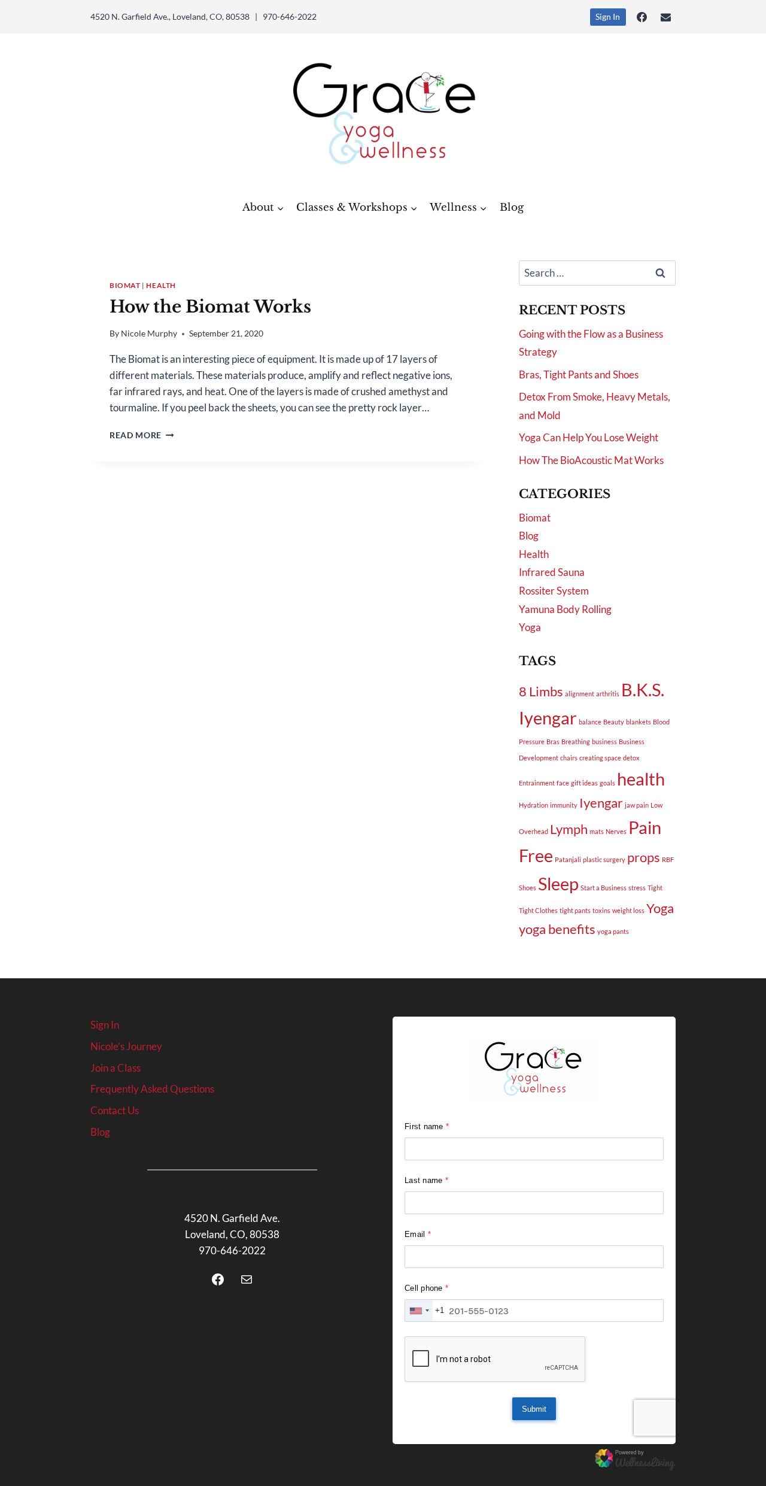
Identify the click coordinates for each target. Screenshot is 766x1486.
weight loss (628, 910)
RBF (668, 859)
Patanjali (568, 859)
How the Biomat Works (210, 306)
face (563, 783)
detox (631, 758)
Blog (512, 207)
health (641, 778)
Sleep (558, 883)
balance (590, 722)
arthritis (607, 693)
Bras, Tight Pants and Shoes (579, 374)
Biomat (125, 285)
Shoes (527, 887)
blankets (638, 722)
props (643, 857)
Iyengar (601, 802)
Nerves (616, 831)
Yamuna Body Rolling (565, 609)
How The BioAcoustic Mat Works (591, 460)
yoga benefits (557, 929)
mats (596, 831)
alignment (579, 693)
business (604, 741)
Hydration (533, 805)
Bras (553, 741)
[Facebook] (642, 17)
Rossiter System (554, 590)
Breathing (575, 741)
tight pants (575, 910)
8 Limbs (541, 691)
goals (607, 783)
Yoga (530, 627)
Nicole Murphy (149, 333)
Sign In (607, 17)
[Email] (665, 17)
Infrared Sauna (552, 572)
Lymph (569, 829)
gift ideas (584, 783)
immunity (563, 805)
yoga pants (613, 931)
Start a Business (603, 887)
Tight (655, 887)
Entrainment (537, 783)
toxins (601, 910)
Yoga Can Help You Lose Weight (588, 437)
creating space (600, 758)
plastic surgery (604, 859)
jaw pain (637, 805)
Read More (142, 435)
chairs (568, 758)
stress (637, 887)
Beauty (613, 722)
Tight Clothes (538, 910)
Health (161, 285)
